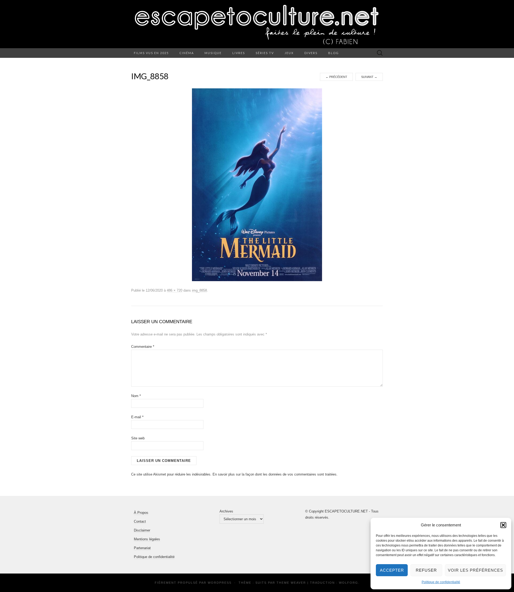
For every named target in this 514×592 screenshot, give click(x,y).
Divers (311, 53)
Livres (238, 53)
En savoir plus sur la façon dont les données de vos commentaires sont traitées (275, 474)
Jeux (289, 53)
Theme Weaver (291, 582)
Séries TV (265, 53)
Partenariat (142, 548)
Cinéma (186, 53)
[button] (503, 525)
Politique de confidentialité (441, 582)
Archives (226, 511)
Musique (213, 53)
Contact (140, 521)
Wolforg (348, 582)
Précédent (336, 76)
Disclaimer (142, 530)
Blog (333, 53)
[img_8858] (257, 184)
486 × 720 (174, 290)
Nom (136, 396)
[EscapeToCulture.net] (257, 24)
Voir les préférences (475, 570)
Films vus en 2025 (151, 53)
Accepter (392, 570)
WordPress (220, 582)
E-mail (137, 417)
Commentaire (142, 347)
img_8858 (199, 290)
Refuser (426, 570)
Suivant (369, 76)
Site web (138, 438)
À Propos (141, 513)
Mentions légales (147, 539)
